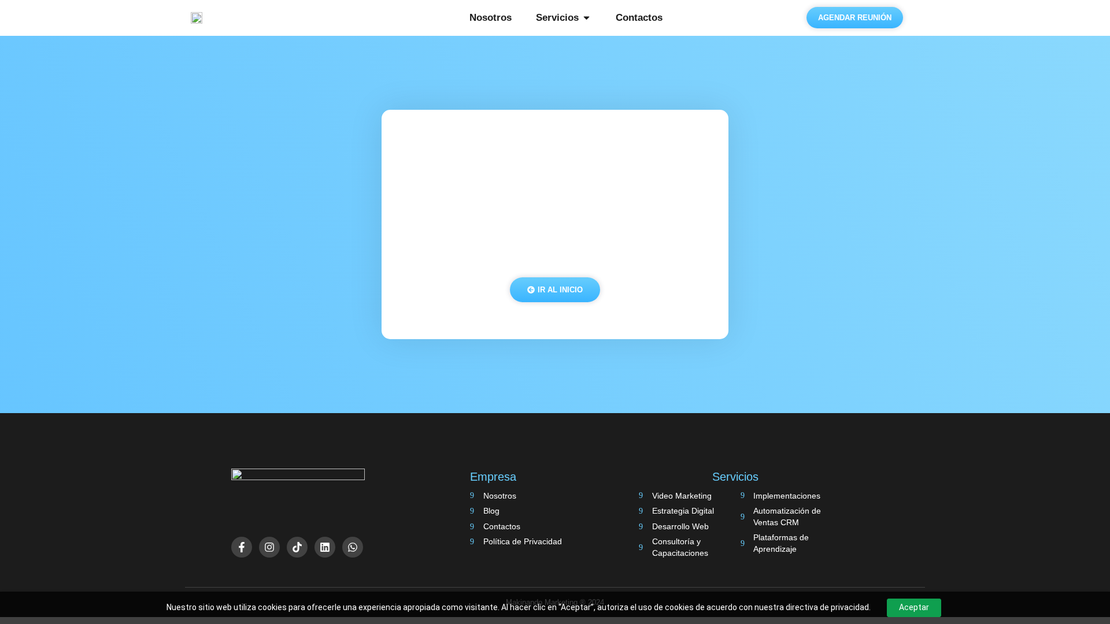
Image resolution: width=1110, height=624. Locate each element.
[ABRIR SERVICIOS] (586, 17)
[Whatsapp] (352, 547)
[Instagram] (269, 547)
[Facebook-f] (241, 547)
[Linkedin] (324, 547)
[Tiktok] (297, 547)
